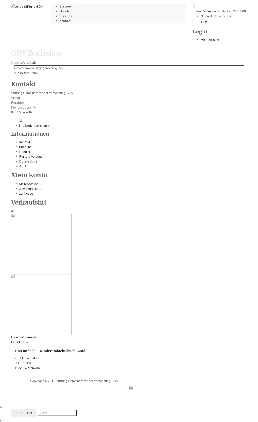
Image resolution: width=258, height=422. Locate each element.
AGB (22, 166)
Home (15, 62)
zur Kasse (26, 193)
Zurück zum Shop (26, 73)
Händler (24, 152)
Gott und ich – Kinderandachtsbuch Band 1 (51, 351)
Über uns (25, 147)
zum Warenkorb (30, 189)
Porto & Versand (31, 156)
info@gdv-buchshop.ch (35, 126)
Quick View (20, 342)
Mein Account (28, 184)
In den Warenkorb (23, 337)
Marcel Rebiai (29, 358)
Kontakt (24, 142)
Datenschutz (28, 161)
